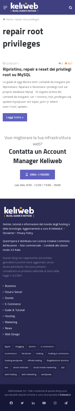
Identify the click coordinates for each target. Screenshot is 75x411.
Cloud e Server (13, 292)
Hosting (10, 316)
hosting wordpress (13, 360)
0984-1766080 (39, 174)
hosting (39, 353)
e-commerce (47, 346)
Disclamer (9, 233)
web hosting (11, 374)
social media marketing (44, 367)
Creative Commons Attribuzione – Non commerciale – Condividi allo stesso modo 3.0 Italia (36, 245)
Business (10, 286)
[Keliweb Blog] (24, 7)
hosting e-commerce (58, 353)
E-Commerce (13, 304)
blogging (19, 346)
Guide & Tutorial (15, 310)
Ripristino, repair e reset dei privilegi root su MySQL (37, 72)
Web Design (12, 334)
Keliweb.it (56, 228)
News (8, 328)
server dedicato (20, 367)
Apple (7, 346)
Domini (9, 298)
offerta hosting (34, 360)
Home (9, 19)
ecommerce (11, 353)
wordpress (46, 374)
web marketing (29, 374)
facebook (26, 353)
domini (32, 346)
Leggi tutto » (14, 117)
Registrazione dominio (58, 360)
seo (6, 367)
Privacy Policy (25, 233)
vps (62, 367)
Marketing (11, 322)
